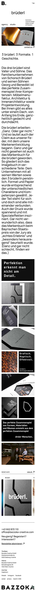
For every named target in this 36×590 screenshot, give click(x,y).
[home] (4, 3)
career (4, 579)
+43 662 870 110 (10, 529)
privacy (9, 579)
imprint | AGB (17, 579)
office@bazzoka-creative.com (18, 532)
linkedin (4, 575)
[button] (32, 3)
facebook (18, 575)
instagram (11, 575)
